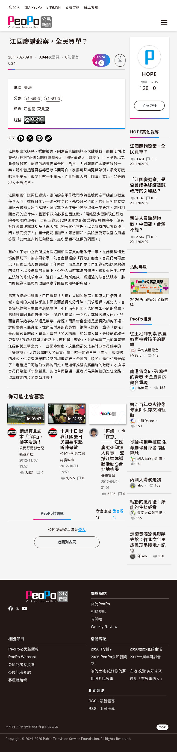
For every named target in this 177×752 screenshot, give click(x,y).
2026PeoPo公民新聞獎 (149, 301)
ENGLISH (54, 7)
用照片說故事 (102, 678)
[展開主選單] (164, 22)
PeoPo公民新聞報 (23, 649)
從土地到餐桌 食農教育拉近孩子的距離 (148, 339)
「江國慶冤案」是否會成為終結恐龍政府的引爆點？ (148, 185)
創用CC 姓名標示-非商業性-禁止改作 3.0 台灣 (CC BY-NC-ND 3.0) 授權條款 (35, 120)
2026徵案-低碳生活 (146, 649)
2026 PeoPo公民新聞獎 (109, 660)
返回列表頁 (66, 542)
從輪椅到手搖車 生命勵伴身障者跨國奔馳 (148, 447)
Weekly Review (104, 626)
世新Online (145, 421)
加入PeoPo (33, 7)
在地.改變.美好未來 (146, 670)
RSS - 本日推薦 (101, 708)
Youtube (25, 608)
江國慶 (29, 109)
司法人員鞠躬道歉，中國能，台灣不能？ (148, 224)
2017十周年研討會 (145, 656)
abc (140, 485)
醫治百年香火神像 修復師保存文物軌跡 (148, 409)
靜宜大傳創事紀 (149, 513)
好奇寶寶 (108, 476)
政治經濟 (33, 98)
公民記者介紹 (19, 672)
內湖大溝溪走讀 (145, 479)
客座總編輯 (17, 679)
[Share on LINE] (39, 138)
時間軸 (96, 619)
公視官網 (72, 7)
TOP (162, 727)
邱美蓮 (142, 388)
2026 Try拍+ (101, 649)
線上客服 (91, 7)
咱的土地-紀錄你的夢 (108, 670)
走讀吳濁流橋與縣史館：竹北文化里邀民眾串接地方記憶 (148, 542)
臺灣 (28, 87)
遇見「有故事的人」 (147, 678)
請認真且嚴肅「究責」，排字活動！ (31, 436)
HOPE (149, 73)
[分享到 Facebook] (20, 138)
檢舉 (120, 59)
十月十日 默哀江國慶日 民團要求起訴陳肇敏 (71, 439)
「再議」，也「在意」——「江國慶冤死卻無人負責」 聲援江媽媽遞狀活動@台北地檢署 (113, 450)
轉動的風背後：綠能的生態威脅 (148, 504)
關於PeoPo (100, 603)
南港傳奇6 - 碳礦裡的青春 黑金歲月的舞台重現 (149, 376)
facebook (11, 608)
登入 (16, 7)
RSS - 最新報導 (101, 700)
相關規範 (98, 611)
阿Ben (142, 556)
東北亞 (43, 109)
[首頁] (30, 22)
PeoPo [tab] (52, 513)
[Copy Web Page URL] (48, 138)
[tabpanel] (66, 530)
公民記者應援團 (21, 664)
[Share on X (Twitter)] (30, 138)
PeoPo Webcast (22, 656)
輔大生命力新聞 (149, 458)
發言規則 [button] (118, 514)
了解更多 (149, 105)
